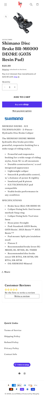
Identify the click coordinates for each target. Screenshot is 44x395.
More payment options (22, 111)
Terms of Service (12, 330)
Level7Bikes (17, 394)
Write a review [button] (22, 296)
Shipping (5, 69)
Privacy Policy (11, 348)
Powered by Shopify (30, 394)
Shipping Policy (12, 336)
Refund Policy (11, 342)
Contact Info (10, 354)
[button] (5, 4)
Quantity (6, 82)
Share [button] (7, 272)
